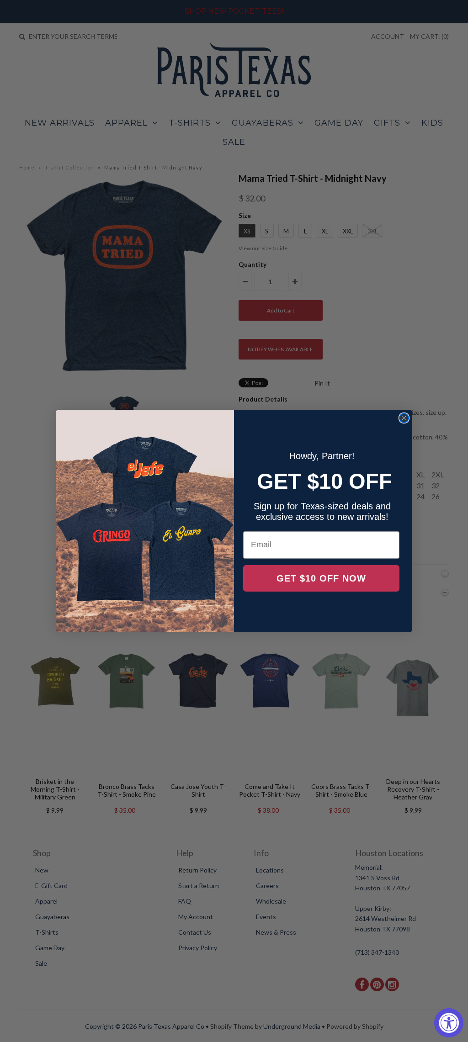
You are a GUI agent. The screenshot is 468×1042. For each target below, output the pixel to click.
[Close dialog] (404, 418)
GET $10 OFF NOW (321, 578)
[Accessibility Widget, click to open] (448, 1022)
